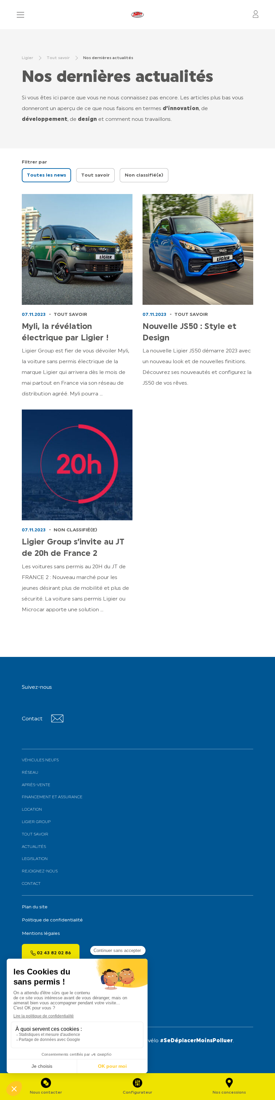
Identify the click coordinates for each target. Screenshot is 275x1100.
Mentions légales (41, 933)
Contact (31, 884)
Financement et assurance (52, 797)
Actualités (34, 847)
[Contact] (57, 721)
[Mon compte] (255, 14)
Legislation (35, 859)
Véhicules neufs (40, 760)
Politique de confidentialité (52, 920)
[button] (46, 175)
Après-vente (36, 785)
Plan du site (35, 907)
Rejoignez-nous (40, 871)
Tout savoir (35, 834)
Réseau (30, 773)
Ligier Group (36, 822)
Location (32, 810)
